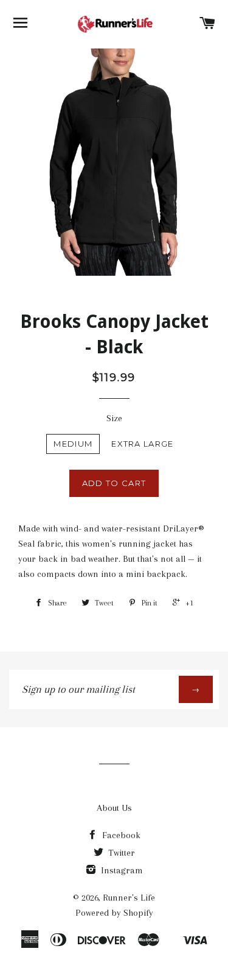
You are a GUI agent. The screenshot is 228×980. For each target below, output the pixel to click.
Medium (73, 443)
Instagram (120, 870)
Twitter (120, 852)
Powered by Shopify (114, 912)
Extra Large (142, 443)
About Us (114, 807)
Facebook (120, 835)
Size (114, 418)
